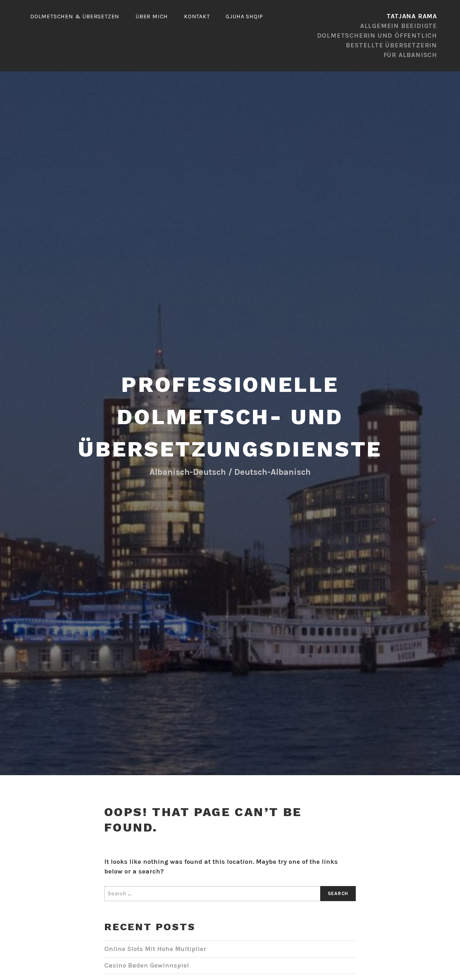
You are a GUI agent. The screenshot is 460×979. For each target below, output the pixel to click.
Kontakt (197, 16)
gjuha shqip (244, 16)
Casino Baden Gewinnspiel (146, 965)
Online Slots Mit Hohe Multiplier (155, 949)
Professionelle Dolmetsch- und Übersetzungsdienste (230, 417)
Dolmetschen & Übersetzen (74, 16)
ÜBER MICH (151, 16)
